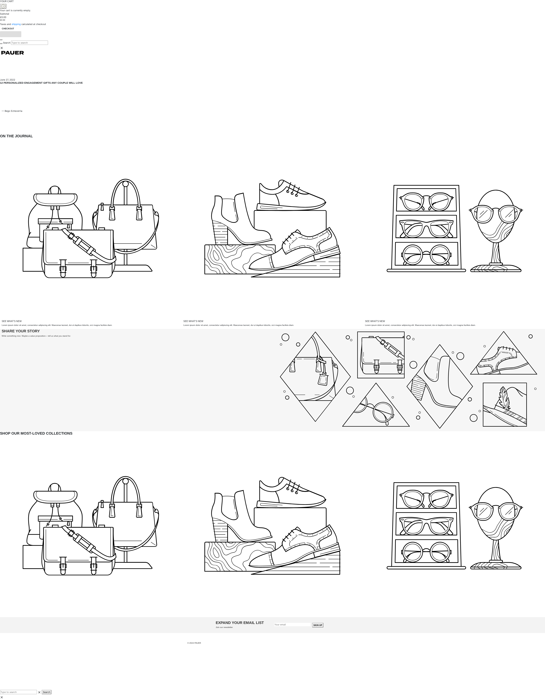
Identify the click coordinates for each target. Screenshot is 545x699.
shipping (16, 24)
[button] (10, 34)
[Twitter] (153, 123)
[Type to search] (20, 692)
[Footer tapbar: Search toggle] (21, 679)
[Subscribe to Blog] (196, 123)
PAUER (197, 643)
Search (6, 42)
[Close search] (272, 48)
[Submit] (1, 43)
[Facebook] (23, 123)
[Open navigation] (1, 39)
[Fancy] (110, 123)
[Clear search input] (49, 42)
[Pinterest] (66, 123)
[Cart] (21, 67)
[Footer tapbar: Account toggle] (21, 657)
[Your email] (292, 624)
